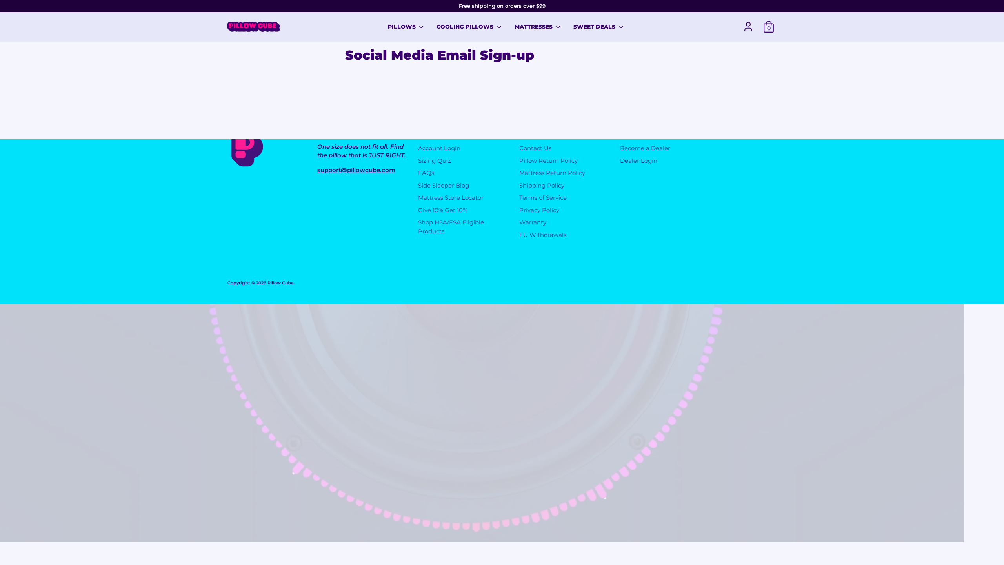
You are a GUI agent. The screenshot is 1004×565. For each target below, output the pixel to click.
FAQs (426, 173)
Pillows (402, 26)
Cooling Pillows (466, 26)
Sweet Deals (595, 26)
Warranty (532, 222)
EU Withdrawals (542, 235)
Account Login (439, 148)
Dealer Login (638, 160)
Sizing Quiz (434, 160)
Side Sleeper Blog (443, 185)
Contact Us (535, 148)
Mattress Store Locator (451, 197)
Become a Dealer (645, 148)
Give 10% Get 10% (442, 210)
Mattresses (534, 26)
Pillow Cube (280, 283)
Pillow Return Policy (548, 160)
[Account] (748, 27)
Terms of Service (543, 197)
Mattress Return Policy (552, 173)
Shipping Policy (541, 185)
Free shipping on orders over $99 (502, 6)
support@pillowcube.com (356, 170)
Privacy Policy (539, 210)
